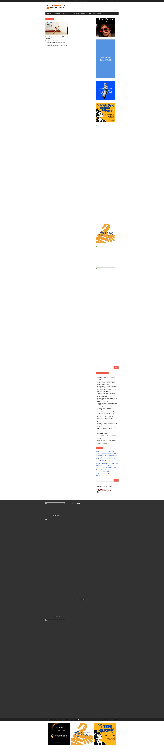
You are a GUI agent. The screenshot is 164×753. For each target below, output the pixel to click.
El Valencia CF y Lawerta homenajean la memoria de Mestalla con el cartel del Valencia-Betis (105, 408)
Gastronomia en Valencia (82, 599)
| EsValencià (57, 13)
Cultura (76, 13)
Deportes (64, 13)
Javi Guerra (102, 458)
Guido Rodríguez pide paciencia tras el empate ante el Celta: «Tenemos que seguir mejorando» (106, 413)
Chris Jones (104, 453)
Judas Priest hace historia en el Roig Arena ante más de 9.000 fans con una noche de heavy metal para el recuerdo (106, 442)
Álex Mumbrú (98, 475)
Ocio (71, 13)
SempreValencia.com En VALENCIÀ (52, 1)
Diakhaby (112, 455)
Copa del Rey (105, 455)
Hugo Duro (110, 457)
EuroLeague (100, 457)
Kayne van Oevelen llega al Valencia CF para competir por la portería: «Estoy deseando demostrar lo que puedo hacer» (106, 395)
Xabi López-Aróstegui (114, 473)
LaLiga (101, 461)
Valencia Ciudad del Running (106, 473)
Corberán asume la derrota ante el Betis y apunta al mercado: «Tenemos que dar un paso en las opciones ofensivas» (107, 382)
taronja (102, 471)
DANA (109, 455)
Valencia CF (99, 473)
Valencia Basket (112, 471)
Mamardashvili (112, 460)
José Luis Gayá (113, 458)
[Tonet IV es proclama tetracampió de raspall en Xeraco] (56, 28)
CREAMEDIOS (115, 719)
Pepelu (101, 465)
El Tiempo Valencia (82, 1)
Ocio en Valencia (57, 616)
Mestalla (104, 463)
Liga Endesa (106, 461)
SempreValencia (98, 471)
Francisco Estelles (57, 40)
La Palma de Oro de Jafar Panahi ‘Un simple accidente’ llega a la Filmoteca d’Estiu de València (106, 377)
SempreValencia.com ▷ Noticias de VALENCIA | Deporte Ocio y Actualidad (66, 719)
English (65, 1)
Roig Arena (109, 467)
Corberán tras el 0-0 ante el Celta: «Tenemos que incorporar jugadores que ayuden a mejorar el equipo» (107, 418)
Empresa (83, 13)
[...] (50, 47)
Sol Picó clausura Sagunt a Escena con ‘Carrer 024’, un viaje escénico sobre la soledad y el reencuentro (107, 428)
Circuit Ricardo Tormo (112, 453)
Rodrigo (104, 467)
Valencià (48, 13)
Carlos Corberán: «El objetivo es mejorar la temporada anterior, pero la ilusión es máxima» (106, 437)
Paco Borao (109, 463)
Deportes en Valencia (56, 515)
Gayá (104, 457)
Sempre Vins (100, 13)
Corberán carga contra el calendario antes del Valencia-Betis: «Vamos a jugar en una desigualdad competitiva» (107, 400)
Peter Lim (104, 465)
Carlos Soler (98, 453)
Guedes (106, 457)
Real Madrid (101, 467)
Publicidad (70, 1)
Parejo (113, 463)
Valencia (106, 471)
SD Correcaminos (103, 469)
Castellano (61, 1)
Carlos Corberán (111, 451)
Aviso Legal (75, 1)
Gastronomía (91, 13)
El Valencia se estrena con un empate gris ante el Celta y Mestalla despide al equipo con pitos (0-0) (107, 423)
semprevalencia (100, 719)
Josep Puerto (107, 458)
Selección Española (110, 469)
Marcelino (98, 463)
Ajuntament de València (102, 451)
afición (97, 451)
